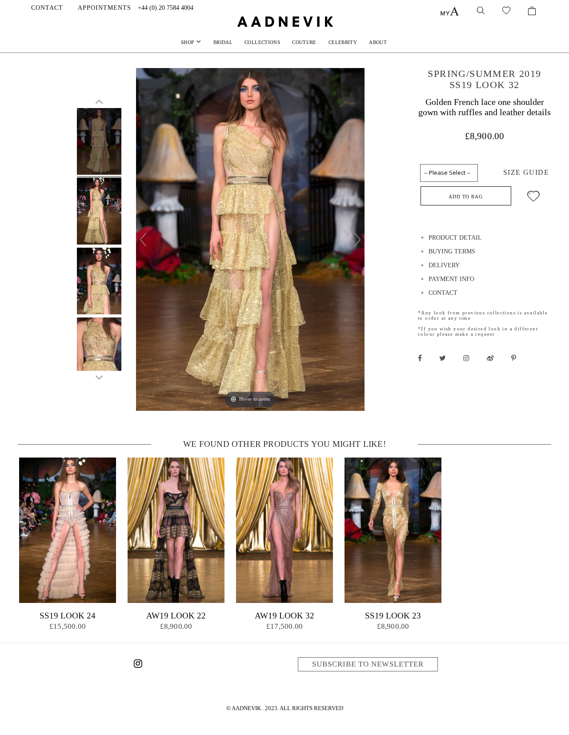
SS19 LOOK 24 (68, 615)
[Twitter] (442, 357)
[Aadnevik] (284, 21)
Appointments (104, 7)
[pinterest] (513, 357)
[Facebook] (420, 357)
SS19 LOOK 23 (393, 615)
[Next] (357, 239)
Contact (47, 7)
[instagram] (466, 357)
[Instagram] (137, 665)
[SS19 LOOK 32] (99, 142)
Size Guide (526, 172)
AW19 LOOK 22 (176, 615)
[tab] (484, 239)
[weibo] (490, 357)
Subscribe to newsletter (368, 664)
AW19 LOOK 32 (284, 615)
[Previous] (143, 239)
